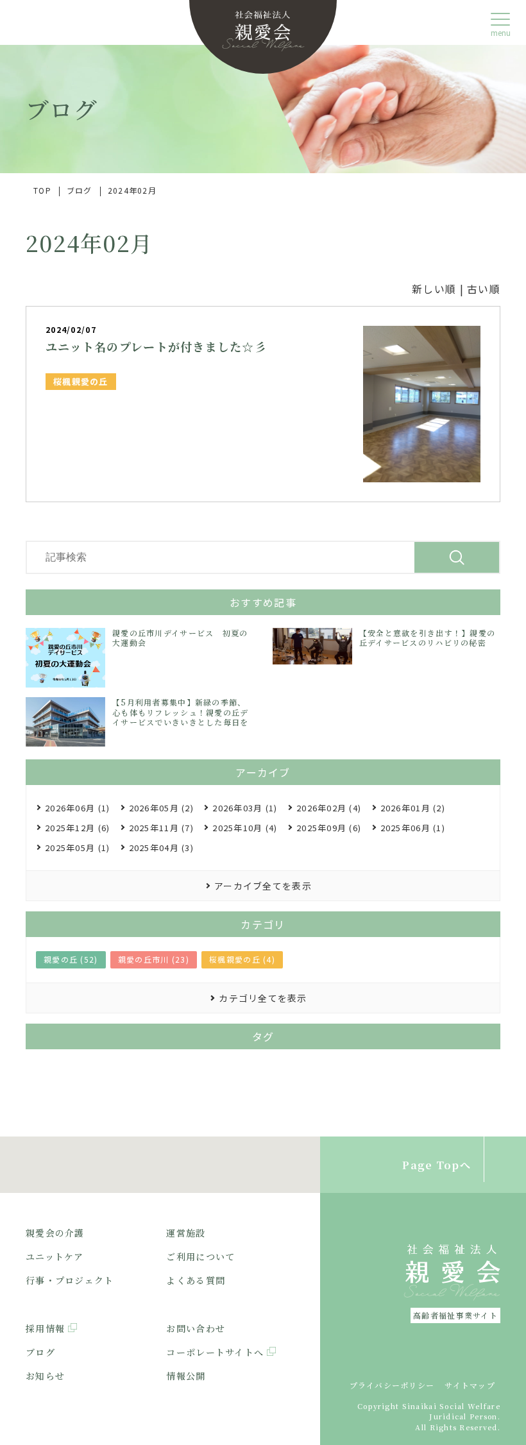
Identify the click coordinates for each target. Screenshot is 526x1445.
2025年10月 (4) (244, 828)
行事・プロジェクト (70, 1280)
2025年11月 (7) (161, 828)
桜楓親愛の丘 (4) (242, 959)
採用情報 (45, 1328)
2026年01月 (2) (412, 808)
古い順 (483, 288)
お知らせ (45, 1375)
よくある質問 (195, 1280)
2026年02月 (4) (328, 808)
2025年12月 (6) (77, 828)
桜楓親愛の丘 (80, 381)
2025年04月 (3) (161, 847)
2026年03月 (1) (244, 808)
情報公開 (185, 1375)
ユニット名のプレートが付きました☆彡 (156, 346)
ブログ (40, 1352)
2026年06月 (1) (77, 808)
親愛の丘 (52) (71, 959)
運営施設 (185, 1232)
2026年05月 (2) (161, 808)
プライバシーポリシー (392, 1385)
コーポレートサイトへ (215, 1352)
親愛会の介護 (55, 1232)
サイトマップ (470, 1385)
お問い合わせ (195, 1328)
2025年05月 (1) (77, 847)
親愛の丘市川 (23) (153, 959)
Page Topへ (436, 1165)
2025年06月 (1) (412, 828)
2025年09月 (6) (328, 828)
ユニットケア (55, 1256)
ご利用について (200, 1256)
